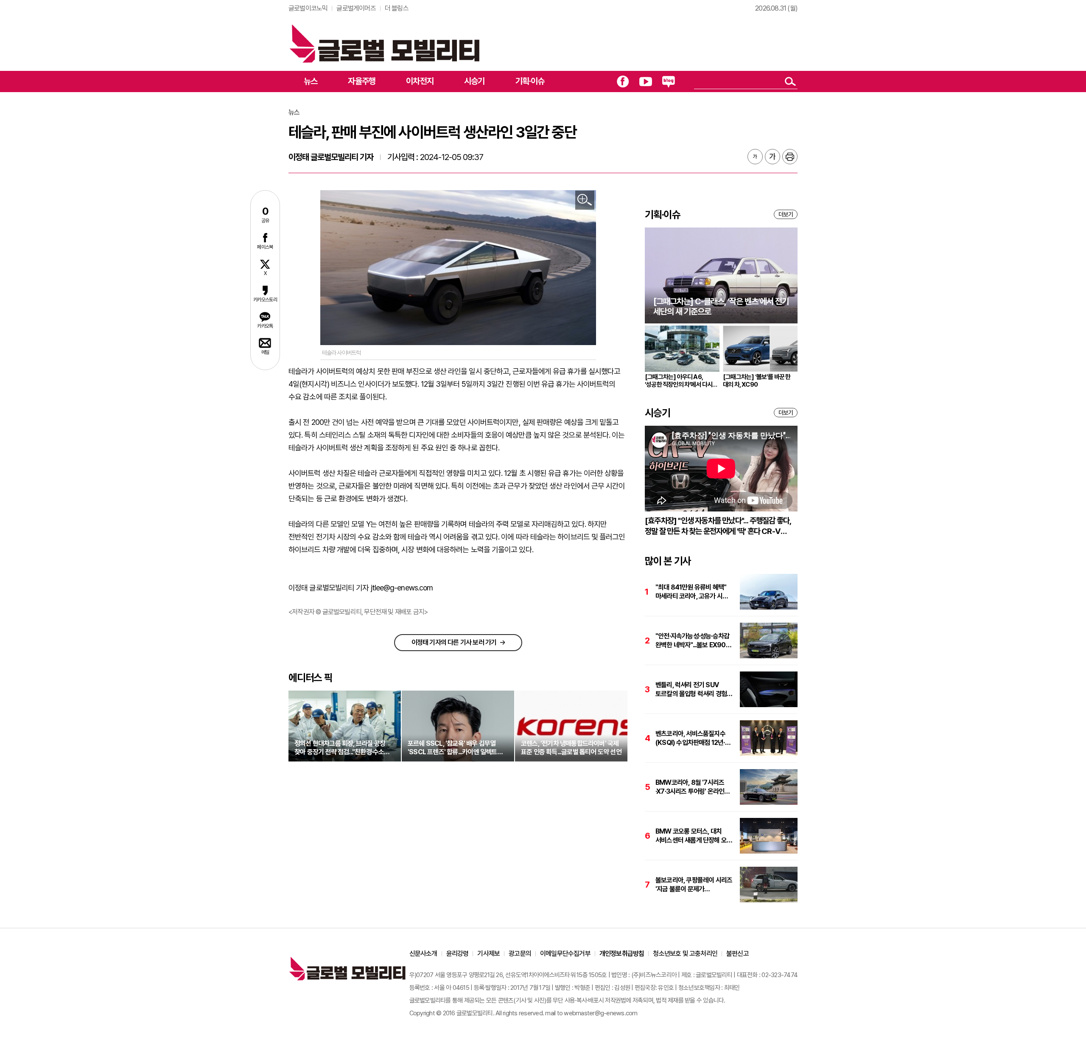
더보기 (785, 214)
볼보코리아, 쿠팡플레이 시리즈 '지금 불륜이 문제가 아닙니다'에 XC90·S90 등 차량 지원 (693, 884)
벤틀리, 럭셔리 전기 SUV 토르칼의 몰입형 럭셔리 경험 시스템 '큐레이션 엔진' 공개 (691, 689)
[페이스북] (622, 81)
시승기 (474, 81)
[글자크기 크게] (772, 156)
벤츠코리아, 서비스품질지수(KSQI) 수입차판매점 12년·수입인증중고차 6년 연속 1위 (691, 738)
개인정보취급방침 (621, 953)
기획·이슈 (530, 81)
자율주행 (361, 81)
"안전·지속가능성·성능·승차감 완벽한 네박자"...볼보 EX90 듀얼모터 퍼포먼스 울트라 (692, 640)
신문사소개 (423, 953)
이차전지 (420, 81)
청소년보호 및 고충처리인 (685, 953)
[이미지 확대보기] (584, 200)
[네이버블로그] (668, 81)
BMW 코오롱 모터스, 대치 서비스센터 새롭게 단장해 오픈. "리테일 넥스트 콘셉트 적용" (694, 836)
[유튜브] (645, 81)
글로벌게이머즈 (355, 8)
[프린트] (790, 156)
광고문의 (520, 953)
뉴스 (310, 81)
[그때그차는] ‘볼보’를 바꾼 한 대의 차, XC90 (757, 380)
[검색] (790, 81)
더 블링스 (397, 8)
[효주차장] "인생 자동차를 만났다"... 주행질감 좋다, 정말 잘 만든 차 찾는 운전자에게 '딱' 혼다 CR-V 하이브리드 (718, 526)
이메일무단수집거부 (565, 953)
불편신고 (737, 953)
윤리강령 (457, 953)
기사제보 (488, 953)
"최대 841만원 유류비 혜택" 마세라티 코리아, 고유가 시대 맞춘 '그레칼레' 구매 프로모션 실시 (692, 592)
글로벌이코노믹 (307, 8)
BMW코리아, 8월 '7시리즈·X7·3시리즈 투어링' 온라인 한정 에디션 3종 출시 (689, 787)
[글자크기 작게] (755, 156)
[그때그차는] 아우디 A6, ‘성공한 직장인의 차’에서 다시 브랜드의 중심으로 (678, 380)
